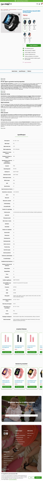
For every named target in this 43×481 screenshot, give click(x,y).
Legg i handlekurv (34, 45)
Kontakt (17, 450)
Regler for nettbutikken (20, 435)
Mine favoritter (30, 433)
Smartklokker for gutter (9, 456)
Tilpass (31, 477)
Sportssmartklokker (13, 9)
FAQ (16, 446)
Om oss (17, 433)
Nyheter (5, 467)
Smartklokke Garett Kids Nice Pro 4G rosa (19, 382)
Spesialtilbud (6, 469)
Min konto (29, 435)
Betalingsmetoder (19, 443)
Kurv (28, 437)
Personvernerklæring (13, 479)
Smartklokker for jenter (8, 458)
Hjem (2, 9)
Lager (5, 454)
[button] (19, 22)
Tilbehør (5, 462)
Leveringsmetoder (19, 437)
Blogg (17, 448)
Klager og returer (19, 439)
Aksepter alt (38, 477)
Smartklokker (5, 9)
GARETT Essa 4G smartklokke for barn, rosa (5, 382)
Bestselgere (6, 465)
